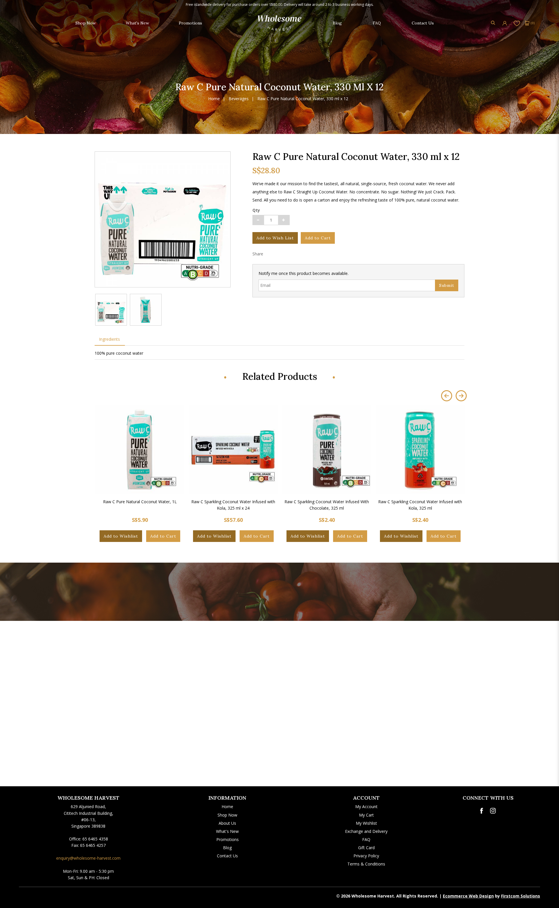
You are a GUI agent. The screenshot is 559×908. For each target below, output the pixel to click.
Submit (446, 285)
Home (214, 99)
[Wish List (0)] (517, 23)
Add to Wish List (275, 238)
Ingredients (109, 339)
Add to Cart (318, 238)
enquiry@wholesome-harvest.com (88, 858)
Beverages (239, 99)
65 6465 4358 (95, 839)
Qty (256, 210)
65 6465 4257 (93, 845)
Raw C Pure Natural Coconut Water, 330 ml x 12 (302, 99)
